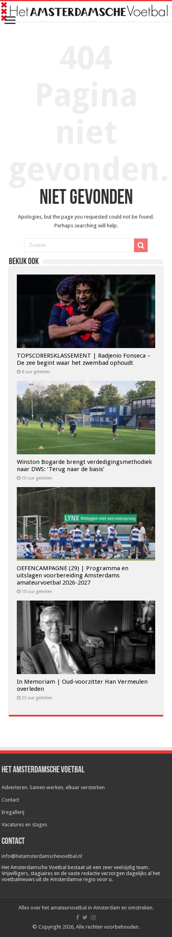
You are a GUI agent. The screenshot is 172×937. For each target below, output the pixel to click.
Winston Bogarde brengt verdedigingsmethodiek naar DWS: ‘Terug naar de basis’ (84, 465)
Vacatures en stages (24, 825)
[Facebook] (77, 917)
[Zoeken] (141, 245)
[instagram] (93, 917)
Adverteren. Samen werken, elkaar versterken (53, 787)
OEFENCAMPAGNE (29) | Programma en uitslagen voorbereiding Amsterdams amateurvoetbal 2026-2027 (72, 575)
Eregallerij (13, 812)
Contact (10, 800)
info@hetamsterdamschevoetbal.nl (42, 856)
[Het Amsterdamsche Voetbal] (86, 11)
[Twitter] (85, 917)
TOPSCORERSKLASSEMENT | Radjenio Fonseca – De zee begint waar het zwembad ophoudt (83, 359)
